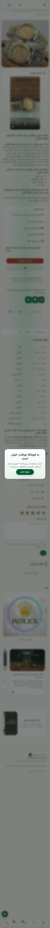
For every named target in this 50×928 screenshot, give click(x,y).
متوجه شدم (24, 471)
